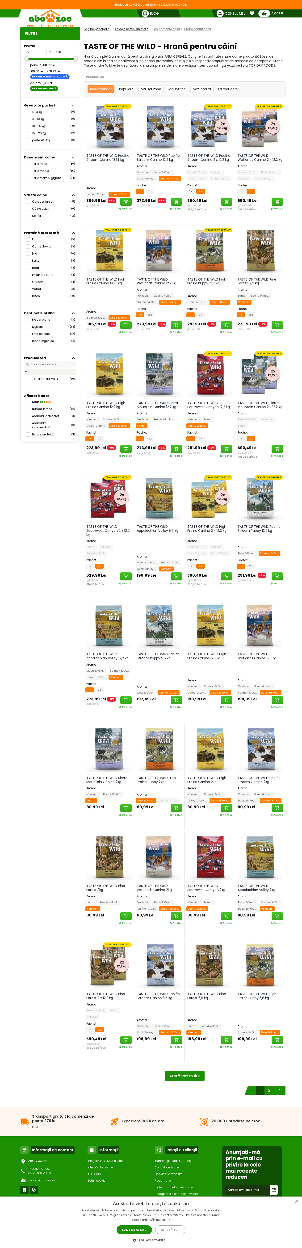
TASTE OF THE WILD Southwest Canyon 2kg (206, 887)
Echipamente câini (166, 29)
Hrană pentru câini (197, 29)
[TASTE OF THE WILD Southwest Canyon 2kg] (210, 857)
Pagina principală (96, 29)
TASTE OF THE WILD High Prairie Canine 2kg (206, 779)
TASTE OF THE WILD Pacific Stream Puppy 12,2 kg (259, 528)
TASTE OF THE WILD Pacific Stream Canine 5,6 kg (158, 996)
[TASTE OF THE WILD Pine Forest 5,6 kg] (210, 965)
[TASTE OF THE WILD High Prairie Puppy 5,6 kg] (260, 965)
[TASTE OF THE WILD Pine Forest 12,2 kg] (260, 250)
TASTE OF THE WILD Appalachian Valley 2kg (256, 887)
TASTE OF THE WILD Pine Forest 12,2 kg (257, 281)
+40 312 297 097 (39, 1169)
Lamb (242, 296)
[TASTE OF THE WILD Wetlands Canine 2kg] (159, 857)
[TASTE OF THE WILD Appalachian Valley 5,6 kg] (159, 497)
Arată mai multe (184, 1076)
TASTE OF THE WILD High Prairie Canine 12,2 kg (105, 404)
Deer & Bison (220, 302)
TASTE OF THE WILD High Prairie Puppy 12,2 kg (206, 281)
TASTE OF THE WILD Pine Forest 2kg (105, 887)
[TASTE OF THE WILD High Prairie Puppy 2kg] (159, 749)
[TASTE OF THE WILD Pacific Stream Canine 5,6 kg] (159, 965)
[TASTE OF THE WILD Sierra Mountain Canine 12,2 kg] (159, 374)
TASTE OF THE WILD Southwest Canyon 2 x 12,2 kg (108, 530)
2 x (150, 191)
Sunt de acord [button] (134, 1230)
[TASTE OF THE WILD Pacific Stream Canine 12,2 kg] (159, 126)
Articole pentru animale (131, 29)
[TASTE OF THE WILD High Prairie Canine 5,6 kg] (210, 625)
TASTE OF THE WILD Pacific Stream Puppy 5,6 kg (158, 656)
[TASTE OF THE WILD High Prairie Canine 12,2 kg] (109, 374)
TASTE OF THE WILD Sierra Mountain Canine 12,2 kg (157, 404)
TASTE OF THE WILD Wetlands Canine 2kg (154, 887)
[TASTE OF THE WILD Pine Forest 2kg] (109, 857)
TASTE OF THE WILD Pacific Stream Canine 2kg (259, 779)
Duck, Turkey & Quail (147, 178)
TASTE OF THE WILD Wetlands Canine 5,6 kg (257, 656)
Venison (143, 172)
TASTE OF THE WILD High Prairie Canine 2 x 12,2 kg (206, 528)
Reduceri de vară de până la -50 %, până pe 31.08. (151, 5)
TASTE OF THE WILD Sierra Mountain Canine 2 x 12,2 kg (260, 404)
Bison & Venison (97, 194)
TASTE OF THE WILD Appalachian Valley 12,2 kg (107, 656)
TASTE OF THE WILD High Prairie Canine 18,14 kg (105, 281)
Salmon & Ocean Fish (120, 194)
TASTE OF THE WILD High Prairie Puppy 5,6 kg (257, 996)
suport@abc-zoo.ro (42, 1180)
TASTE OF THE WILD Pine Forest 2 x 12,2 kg (105, 996)
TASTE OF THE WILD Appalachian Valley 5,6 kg (157, 528)
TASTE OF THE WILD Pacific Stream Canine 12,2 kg (158, 157)
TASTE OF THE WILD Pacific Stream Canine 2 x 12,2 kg (208, 157)
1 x (140, 191)
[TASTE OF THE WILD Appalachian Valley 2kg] (260, 857)
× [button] (296, 1201)
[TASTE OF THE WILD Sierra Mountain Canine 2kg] (109, 749)
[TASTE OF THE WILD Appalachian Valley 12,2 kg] (109, 625)
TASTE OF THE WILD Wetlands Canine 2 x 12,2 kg (260, 157)
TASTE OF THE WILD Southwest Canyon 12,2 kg (208, 404)
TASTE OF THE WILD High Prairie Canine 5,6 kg (206, 656)
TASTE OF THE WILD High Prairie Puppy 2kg (156, 779)
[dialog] (151, 1222)
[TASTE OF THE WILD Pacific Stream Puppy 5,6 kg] (159, 625)
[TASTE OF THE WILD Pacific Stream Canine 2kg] (260, 749)
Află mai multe (160, 1220)
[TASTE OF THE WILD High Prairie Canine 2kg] (210, 749)
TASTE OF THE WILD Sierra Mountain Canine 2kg (106, 779)
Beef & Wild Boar (261, 296)
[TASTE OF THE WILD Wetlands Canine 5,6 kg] (260, 625)
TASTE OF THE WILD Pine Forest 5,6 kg (206, 996)
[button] (151, 1240)
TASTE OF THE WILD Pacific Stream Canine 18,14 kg (107, 157)
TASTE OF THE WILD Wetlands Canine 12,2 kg (156, 281)
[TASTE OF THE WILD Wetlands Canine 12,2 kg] (159, 250)
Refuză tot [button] (170, 1230)
